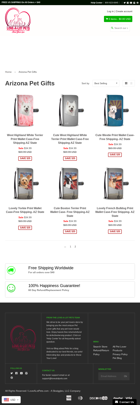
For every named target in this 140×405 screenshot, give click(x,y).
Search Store (100, 346)
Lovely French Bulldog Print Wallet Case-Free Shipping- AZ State (115, 212)
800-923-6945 (111, 3)
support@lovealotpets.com (54, 378)
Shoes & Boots (116, 43)
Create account (124, 11)
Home (8, 72)
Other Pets (62, 43)
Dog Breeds (15, 43)
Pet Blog (117, 358)
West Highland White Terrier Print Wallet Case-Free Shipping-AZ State (25, 139)
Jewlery (13, 57)
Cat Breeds (39, 43)
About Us (33, 57)
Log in (110, 11)
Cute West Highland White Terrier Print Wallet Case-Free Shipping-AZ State (70, 139)
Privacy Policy (120, 354)
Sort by (85, 83)
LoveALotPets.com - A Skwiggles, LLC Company (54, 390)
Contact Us (126, 402)
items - (120, 19)
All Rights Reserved (15, 390)
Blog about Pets (61, 348)
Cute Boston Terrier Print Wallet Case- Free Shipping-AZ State (70, 212)
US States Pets (88, 43)
